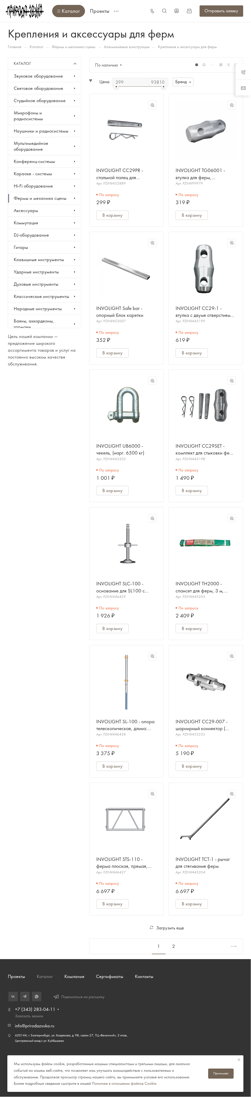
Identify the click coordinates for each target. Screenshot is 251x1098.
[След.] (231, 946)
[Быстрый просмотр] (152, 105)
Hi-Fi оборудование (33, 186)
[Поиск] (164, 11)
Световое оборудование (38, 88)
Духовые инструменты (36, 284)
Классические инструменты (41, 296)
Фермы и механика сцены (40, 198)
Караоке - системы (33, 174)
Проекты (16, 976)
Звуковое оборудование (38, 76)
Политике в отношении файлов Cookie (124, 1083)
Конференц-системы (34, 161)
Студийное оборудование (40, 100)
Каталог (45, 976)
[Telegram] (25, 996)
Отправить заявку (221, 11)
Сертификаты (109, 976)
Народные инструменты (38, 309)
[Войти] (176, 11)
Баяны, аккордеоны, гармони (34, 324)
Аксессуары (26, 210)
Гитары (21, 247)
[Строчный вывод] (228, 65)
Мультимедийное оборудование (31, 146)
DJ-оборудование (31, 235)
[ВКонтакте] (13, 996)
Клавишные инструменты (39, 259)
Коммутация (26, 223)
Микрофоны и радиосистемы (28, 116)
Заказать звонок (29, 1015)
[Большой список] (204, 65)
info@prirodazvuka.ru (34, 1026)
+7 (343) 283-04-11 (35, 1009)
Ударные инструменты (36, 272)
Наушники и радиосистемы (41, 131)
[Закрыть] (239, 1059)
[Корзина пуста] (189, 11)
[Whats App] (36, 996)
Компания (74, 976)
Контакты (144, 976)
